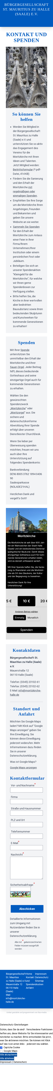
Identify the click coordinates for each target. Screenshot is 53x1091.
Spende (24, 350)
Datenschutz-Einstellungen (14, 1024)
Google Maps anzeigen (23, 767)
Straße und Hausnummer (26, 808)
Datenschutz (41, 977)
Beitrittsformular (23, 169)
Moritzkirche (18, 408)
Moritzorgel (17, 412)
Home (29, 973)
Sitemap (39, 980)
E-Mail (15, 843)
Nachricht (17, 854)
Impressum (41, 973)
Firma (14, 796)
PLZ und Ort (18, 820)
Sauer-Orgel (17, 367)
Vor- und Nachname (23, 785)
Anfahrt (30, 987)
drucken (39, 984)
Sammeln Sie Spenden (26, 226)
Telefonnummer (20, 831)
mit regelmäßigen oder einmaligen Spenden (25, 191)
